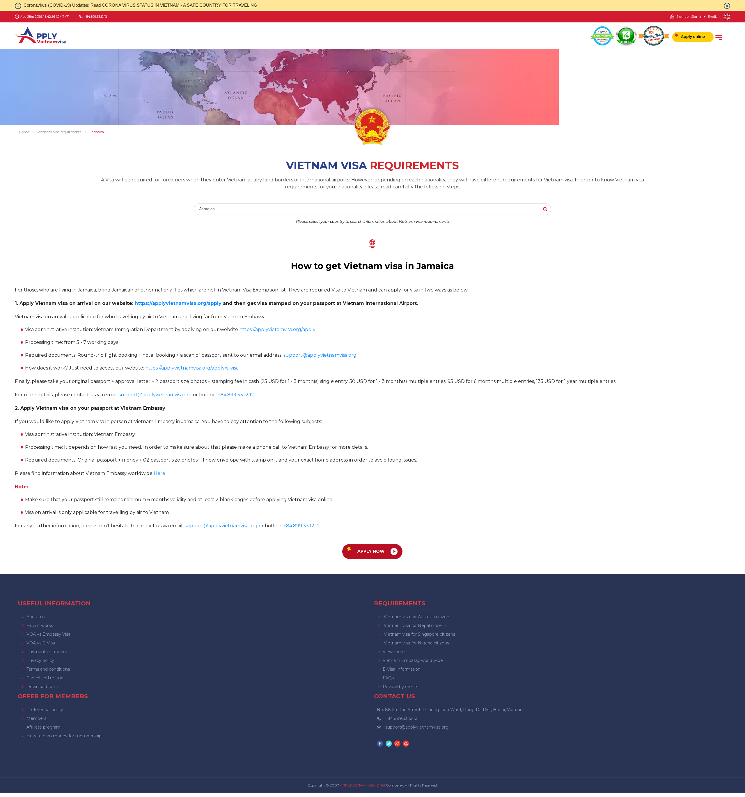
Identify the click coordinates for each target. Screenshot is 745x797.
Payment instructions (48, 651)
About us (35, 616)
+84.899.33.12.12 (401, 718)
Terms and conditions (48, 669)
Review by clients (400, 686)
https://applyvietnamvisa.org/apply (178, 303)
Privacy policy (40, 660)
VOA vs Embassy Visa (48, 634)
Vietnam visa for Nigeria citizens (416, 643)
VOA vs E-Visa (40, 643)
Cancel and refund (44, 678)
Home (24, 132)
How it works (39, 625)
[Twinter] (389, 744)
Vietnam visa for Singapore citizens (419, 634)
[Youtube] (407, 744)
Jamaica (97, 132)
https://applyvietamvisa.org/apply (277, 329)
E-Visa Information (402, 669)
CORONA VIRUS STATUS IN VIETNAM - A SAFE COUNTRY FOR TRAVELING (179, 5)
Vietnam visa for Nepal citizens (415, 625)
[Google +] (398, 744)
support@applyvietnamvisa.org (319, 355)
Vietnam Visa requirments (59, 132)
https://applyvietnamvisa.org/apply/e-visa (192, 368)
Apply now (370, 551)
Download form (42, 686)
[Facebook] (380, 744)
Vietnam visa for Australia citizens (417, 616)
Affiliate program (43, 727)
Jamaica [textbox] (207, 208)
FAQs (388, 678)
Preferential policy (44, 709)
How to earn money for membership (64, 735)
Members (36, 718)
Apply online (693, 36)
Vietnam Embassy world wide (413, 660)
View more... (395, 651)
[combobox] (279, 209)
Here (159, 473)
